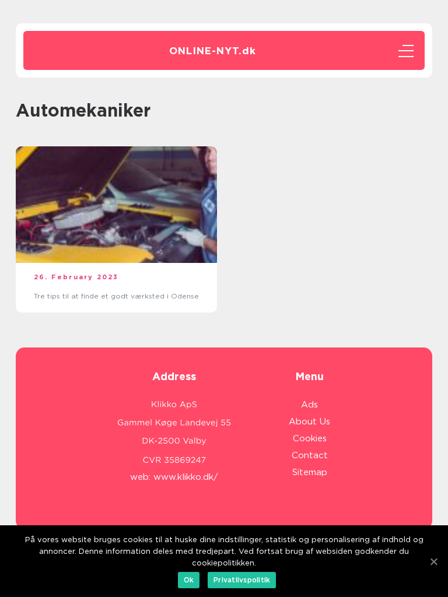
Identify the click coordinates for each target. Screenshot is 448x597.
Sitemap (309, 472)
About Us (309, 421)
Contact (310, 455)
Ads (309, 404)
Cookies (310, 438)
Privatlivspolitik (242, 579)
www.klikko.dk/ (185, 477)
